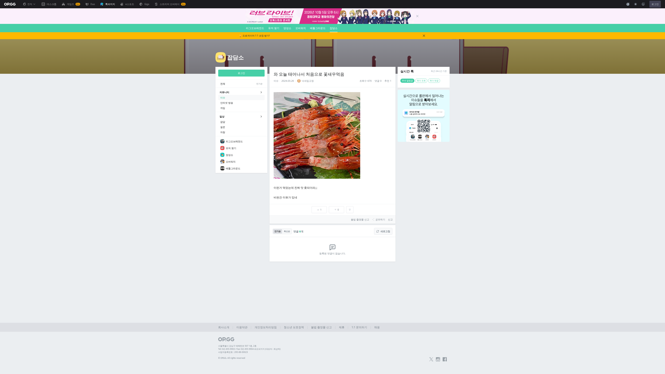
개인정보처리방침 (266, 327)
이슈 (276, 80)
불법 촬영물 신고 (321, 327)
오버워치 (300, 28)
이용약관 (241, 327)
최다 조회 (421, 80)
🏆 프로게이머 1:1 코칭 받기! (254, 35)
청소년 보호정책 (294, 327)
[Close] (417, 16)
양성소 (287, 28)
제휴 (341, 327)
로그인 (655, 4)
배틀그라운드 (318, 28)
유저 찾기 (273, 28)
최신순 (287, 231)
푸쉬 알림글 (407, 80)
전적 (29, 4)
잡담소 (334, 28)
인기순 (277, 231)
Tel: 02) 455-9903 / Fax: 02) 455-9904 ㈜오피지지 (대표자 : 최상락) (249, 349)
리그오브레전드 (255, 28)
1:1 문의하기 (359, 327)
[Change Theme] (635, 4)
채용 (377, 327)
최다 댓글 (434, 80)
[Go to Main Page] (10, 4)
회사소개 (223, 327)
